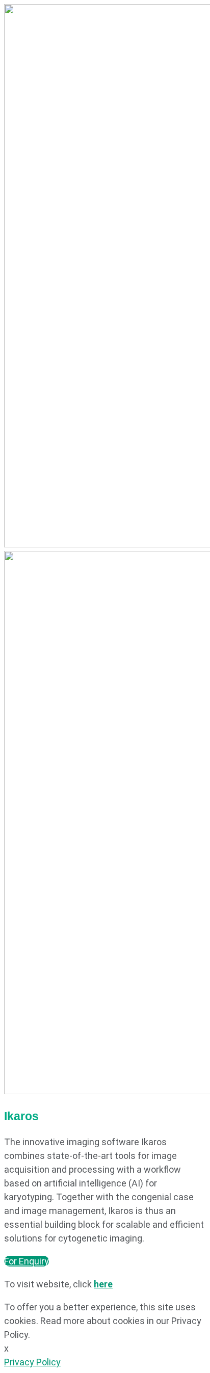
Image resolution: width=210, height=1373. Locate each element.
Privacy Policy (32, 1362)
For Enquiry (26, 1261)
